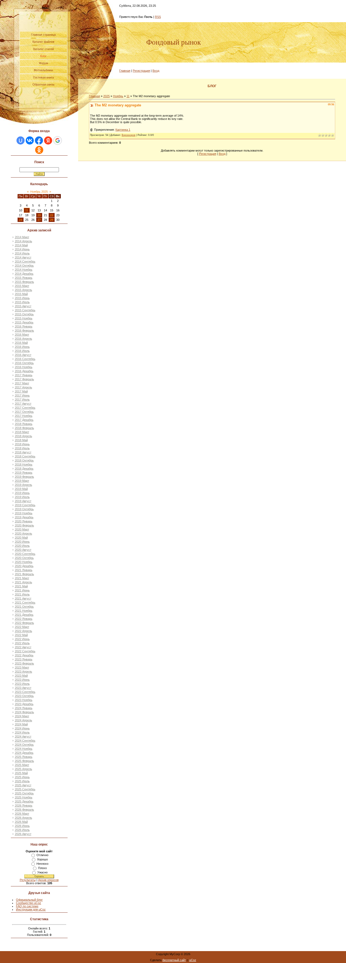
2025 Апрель (23, 769)
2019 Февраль (24, 476)
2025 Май (21, 773)
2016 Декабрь (24, 371)
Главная (124, 70)
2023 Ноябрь (23, 700)
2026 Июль (22, 829)
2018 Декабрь (24, 468)
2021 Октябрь (24, 606)
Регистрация (141, 70)
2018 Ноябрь (23, 464)
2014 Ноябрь (23, 269)
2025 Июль (22, 781)
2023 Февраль (24, 663)
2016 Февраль (24, 330)
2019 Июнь (22, 492)
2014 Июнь (22, 249)
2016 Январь (23, 326)
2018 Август (23, 452)
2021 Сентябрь (25, 602)
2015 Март (22, 285)
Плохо (42, 868)
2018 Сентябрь (25, 456)
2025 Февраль (24, 760)
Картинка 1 (122, 129)
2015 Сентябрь (25, 310)
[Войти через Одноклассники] (39, 150)
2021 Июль (22, 594)
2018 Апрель (23, 436)
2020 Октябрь (24, 557)
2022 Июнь (22, 639)
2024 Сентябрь (25, 740)
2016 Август (23, 354)
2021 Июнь (22, 590)
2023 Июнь (22, 679)
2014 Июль (22, 253)
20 (39, 215)
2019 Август (23, 501)
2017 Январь (23, 375)
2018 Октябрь (24, 460)
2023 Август (23, 687)
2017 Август (23, 403)
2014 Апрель (23, 241)
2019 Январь (23, 472)
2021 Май (21, 586)
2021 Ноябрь (23, 610)
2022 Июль (22, 643)
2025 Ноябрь (23, 797)
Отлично (42, 855)
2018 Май (21, 440)
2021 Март (22, 578)
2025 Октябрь (24, 793)
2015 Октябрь (24, 314)
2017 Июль (22, 399)
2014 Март (22, 237)
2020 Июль (22, 545)
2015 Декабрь (24, 322)
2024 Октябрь (24, 744)
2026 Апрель (23, 817)
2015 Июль (22, 302)
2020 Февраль (24, 525)
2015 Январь (23, 277)
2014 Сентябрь (25, 261)
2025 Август (23, 785)
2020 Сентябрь (25, 553)
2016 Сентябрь (25, 359)
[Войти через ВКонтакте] (30, 140)
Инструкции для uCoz (31, 909)
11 (26, 210)
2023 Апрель (23, 671)
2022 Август (23, 647)
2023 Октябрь (24, 695)
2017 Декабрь (24, 419)
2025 (106, 96)
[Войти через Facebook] (39, 140)
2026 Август (23, 834)
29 (51, 219)
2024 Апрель (23, 720)
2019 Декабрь (24, 517)
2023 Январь (23, 659)
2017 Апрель (23, 387)
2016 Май (21, 342)
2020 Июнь (22, 541)
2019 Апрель (23, 484)
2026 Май (21, 821)
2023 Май (21, 675)
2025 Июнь (22, 777)
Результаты (28, 880)
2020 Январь (23, 521)
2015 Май (21, 294)
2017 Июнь (22, 395)
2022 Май (21, 635)
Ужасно (42, 872)
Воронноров (128, 135)
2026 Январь (23, 805)
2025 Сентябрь (25, 789)
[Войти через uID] (20, 140)
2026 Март (22, 813)
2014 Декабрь (24, 273)
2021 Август (23, 598)
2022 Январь (23, 618)
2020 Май (21, 537)
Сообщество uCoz (28, 903)
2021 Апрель (23, 582)
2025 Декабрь (24, 801)
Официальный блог (29, 899)
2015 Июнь (22, 298)
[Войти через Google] (57, 140)
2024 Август (23, 736)
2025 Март (22, 765)
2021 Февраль (24, 574)
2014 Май (21, 245)
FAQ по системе (27, 906)
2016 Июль (22, 350)
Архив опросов (48, 880)
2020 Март (22, 529)
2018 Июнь (22, 444)
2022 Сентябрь (25, 651)
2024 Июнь (22, 728)
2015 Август (23, 306)
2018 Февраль (24, 428)
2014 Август (23, 257)
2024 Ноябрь (23, 748)
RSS (158, 16)
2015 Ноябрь (23, 318)
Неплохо (42, 863)
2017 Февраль (24, 379)
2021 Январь (23, 570)
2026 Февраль (24, 809)
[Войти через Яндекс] (48, 140)
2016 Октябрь (24, 363)
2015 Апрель (23, 289)
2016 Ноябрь (23, 367)
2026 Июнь (22, 825)
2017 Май (21, 391)
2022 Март (22, 626)
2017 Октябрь (24, 411)
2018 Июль (22, 448)
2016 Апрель (23, 338)
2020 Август (23, 549)
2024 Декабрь (24, 752)
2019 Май (21, 488)
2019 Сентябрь (25, 505)
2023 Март (22, 667)
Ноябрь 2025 (39, 191)
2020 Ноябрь (23, 562)
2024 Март (22, 716)
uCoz (192, 960)
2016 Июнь (22, 346)
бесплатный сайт (174, 960)
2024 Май (21, 724)
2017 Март (22, 383)
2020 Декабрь (24, 566)
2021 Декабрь (24, 614)
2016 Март (22, 334)
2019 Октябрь (24, 509)
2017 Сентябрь (25, 407)
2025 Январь (23, 756)
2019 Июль (22, 497)
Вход (155, 70)
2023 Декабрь (24, 704)
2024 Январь (23, 708)
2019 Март (22, 480)
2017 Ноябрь (23, 415)
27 (39, 219)
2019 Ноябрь (23, 513)
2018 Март (22, 432)
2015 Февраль (24, 281)
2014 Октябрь (24, 265)
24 (20, 219)
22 (51, 215)
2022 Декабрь (24, 655)
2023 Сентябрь (25, 691)
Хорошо (42, 859)
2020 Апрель (23, 533)
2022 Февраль (24, 622)
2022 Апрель (23, 631)
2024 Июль (22, 732)
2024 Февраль (24, 712)
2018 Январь (23, 423)
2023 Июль (22, 683)
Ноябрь (118, 96)
